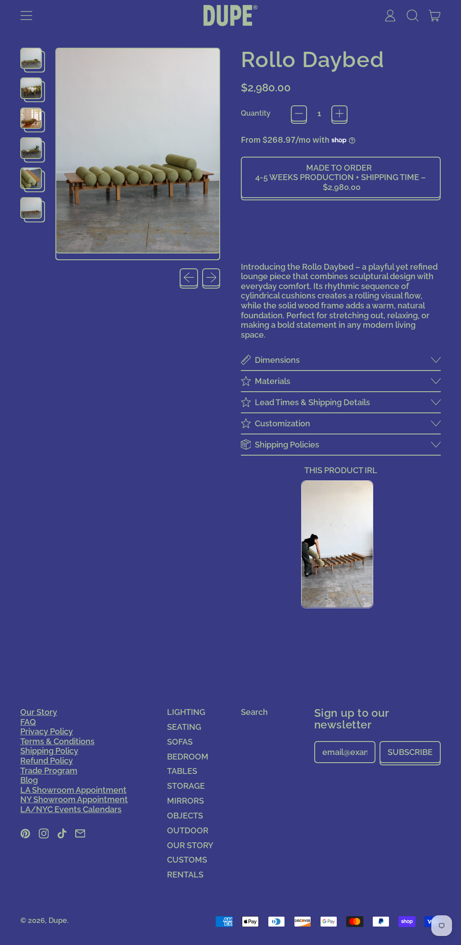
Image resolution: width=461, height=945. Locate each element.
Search (254, 712)
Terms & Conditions (57, 741)
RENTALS (185, 874)
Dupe (58, 920)
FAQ (28, 722)
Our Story (38, 712)
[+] (339, 113)
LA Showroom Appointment (73, 790)
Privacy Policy (46, 731)
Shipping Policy (49, 750)
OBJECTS (185, 815)
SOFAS (180, 741)
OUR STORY (190, 845)
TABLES (182, 771)
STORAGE (186, 786)
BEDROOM (187, 756)
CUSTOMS (187, 859)
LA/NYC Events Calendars (71, 809)
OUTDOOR (187, 830)
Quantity (256, 113)
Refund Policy (46, 760)
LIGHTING (186, 712)
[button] (412, 16)
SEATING (184, 727)
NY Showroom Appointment (74, 799)
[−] (299, 113)
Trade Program (48, 770)
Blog (29, 780)
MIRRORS (185, 800)
